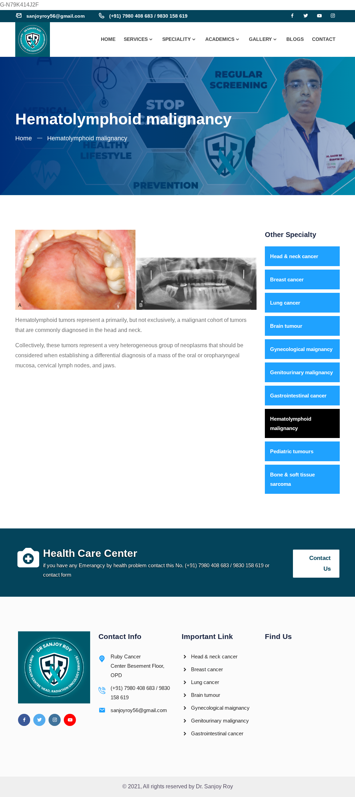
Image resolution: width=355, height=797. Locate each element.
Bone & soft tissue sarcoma (292, 479)
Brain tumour (286, 326)
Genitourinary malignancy (301, 372)
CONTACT (324, 39)
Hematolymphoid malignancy (290, 423)
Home (23, 138)
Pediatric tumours (291, 451)
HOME (108, 39)
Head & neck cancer (294, 256)
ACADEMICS (219, 39)
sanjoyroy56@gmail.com (55, 16)
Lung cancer (285, 303)
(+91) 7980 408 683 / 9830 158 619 (148, 16)
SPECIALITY (176, 39)
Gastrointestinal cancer (298, 395)
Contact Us (320, 563)
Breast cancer (287, 279)
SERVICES (136, 39)
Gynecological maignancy (301, 349)
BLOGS (295, 39)
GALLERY (260, 39)
